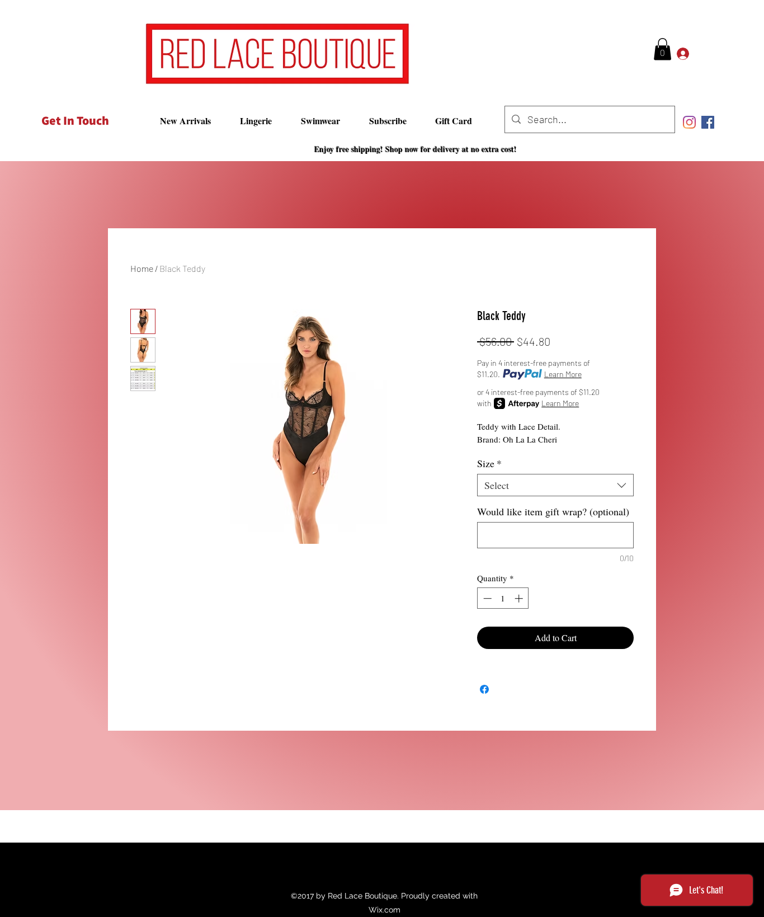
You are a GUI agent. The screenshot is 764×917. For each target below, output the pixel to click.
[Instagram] (689, 122)
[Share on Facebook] (484, 689)
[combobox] (555, 485)
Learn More (563, 374)
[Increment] (519, 598)
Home (141, 268)
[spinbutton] (503, 598)
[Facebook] (707, 122)
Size (489, 463)
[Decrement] (486, 598)
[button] (662, 49)
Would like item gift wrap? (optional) (553, 511)
